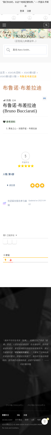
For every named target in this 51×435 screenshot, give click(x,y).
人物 (5, 174)
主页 (2, 73)
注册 (29, 11)
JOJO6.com (7, 420)
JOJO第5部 (30, 73)
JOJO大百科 (14, 73)
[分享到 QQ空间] (17, 146)
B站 (18, 415)
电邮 (39, 420)
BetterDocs (30, 218)
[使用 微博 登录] (14, 241)
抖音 (25, 415)
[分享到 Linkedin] (21, 146)
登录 (22, 11)
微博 (26, 420)
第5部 (11, 174)
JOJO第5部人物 (8, 76)
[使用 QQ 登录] (10, 241)
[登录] (5, 241)
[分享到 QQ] (4, 146)
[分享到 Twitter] (29, 146)
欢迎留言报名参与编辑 (17, 203)
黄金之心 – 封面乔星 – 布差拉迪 (22, 128)
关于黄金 (18, 420)
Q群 (32, 420)
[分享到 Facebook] (25, 146)
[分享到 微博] (8, 146)
